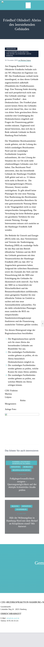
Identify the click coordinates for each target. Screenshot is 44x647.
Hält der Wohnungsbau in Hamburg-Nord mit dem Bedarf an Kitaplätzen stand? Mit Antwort (22, 522)
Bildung (15, 506)
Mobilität (27, 467)
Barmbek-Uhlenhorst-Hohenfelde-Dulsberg (21, 463)
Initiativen (11, 49)
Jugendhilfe (21, 509)
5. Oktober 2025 (21, 474)
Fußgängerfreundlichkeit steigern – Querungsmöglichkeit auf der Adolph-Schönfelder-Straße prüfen (22, 484)
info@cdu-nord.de (12, 618)
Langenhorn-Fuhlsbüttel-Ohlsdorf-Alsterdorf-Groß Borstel (18, 54)
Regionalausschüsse (21, 470)
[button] (28, 5)
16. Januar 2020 (21, 513)
